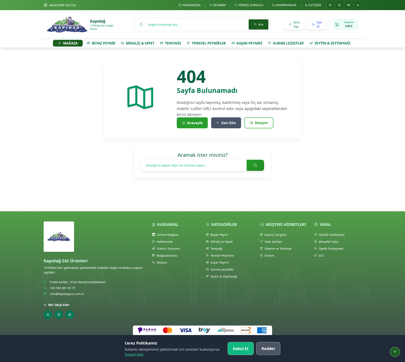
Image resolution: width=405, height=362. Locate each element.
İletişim (315, 5)
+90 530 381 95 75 (62, 288)
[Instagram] (339, 5)
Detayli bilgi (134, 354)
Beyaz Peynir (219, 235)
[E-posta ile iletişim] (348, 5)
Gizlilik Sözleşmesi (332, 235)
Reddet (268, 348)
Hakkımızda (191, 5)
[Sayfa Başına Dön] (395, 352)
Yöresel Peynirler (222, 255)
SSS (321, 255)
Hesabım (219, 5)
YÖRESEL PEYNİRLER (209, 43)
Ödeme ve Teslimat (278, 249)
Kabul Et (240, 348)
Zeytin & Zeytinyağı (223, 276)
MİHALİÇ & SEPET (140, 43)
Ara (260, 24)
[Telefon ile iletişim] (358, 5)
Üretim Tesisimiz (168, 249)
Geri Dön (228, 123)
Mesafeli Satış (328, 242)
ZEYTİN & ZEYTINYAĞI (332, 43)
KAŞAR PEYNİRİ (249, 43)
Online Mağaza (167, 235)
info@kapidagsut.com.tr (67, 294)
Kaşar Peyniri (220, 262)
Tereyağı (217, 249)
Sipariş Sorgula (250, 5)
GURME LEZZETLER (288, 43)
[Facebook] (330, 5)
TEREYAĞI (173, 43)
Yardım (269, 255)
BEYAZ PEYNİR (103, 43)
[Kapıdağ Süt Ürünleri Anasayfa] (59, 239)
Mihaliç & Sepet (222, 242)
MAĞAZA (70, 43)
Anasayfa (195, 123)
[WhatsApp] (70, 314)
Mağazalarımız (167, 255)
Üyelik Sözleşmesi (331, 249)
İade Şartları (273, 242)
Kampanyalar (285, 5)
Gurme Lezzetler (222, 269)
